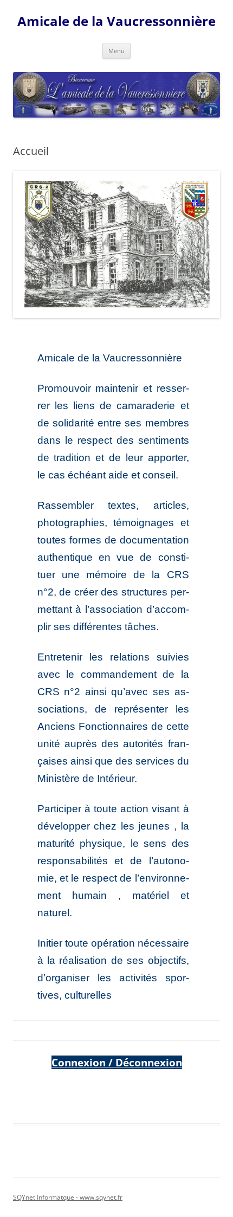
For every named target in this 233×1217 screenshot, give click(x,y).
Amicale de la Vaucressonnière (116, 21)
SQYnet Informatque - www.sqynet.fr (67, 1197)
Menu (116, 51)
